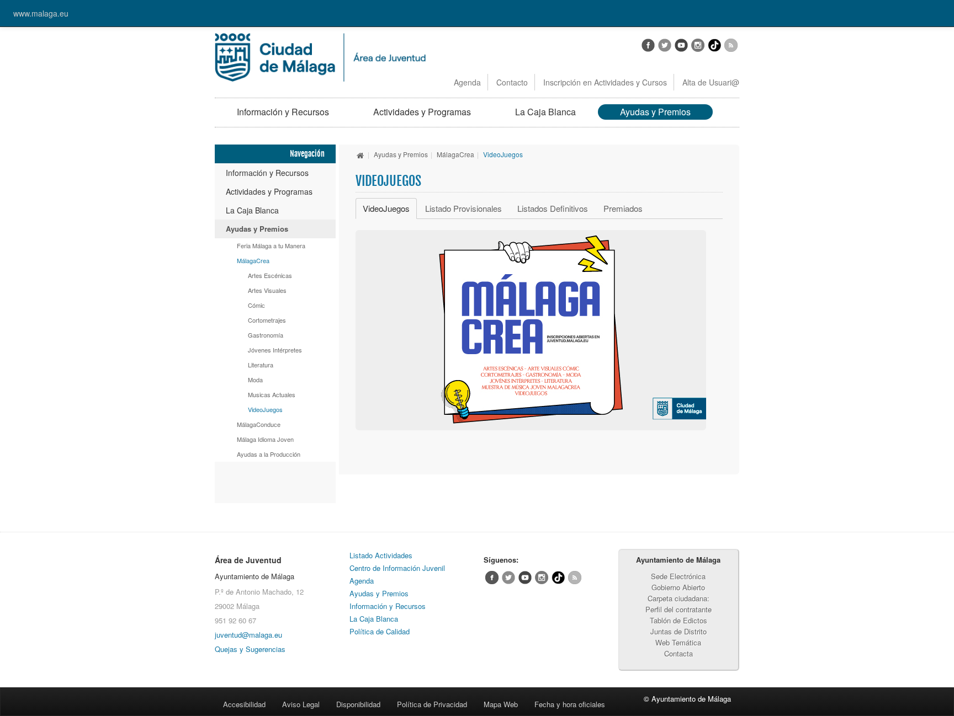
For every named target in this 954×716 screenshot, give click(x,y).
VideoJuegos (265, 409)
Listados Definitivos (552, 208)
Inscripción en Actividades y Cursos (605, 82)
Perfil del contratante (678, 609)
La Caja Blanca (545, 111)
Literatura (260, 364)
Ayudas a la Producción (268, 454)
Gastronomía (265, 334)
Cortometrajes (267, 320)
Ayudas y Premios (655, 111)
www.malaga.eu (40, 13)
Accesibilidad (244, 704)
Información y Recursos (283, 111)
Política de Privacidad (432, 704)
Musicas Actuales (271, 394)
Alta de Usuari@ (710, 82)
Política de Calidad (379, 631)
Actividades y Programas (422, 111)
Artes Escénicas (270, 275)
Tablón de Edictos (678, 620)
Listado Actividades (380, 555)
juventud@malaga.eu (248, 634)
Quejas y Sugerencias (250, 649)
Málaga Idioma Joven (265, 439)
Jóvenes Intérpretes (275, 349)
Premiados (623, 208)
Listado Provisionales (463, 208)
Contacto (512, 82)
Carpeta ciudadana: (678, 598)
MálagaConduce (258, 424)
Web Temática (678, 642)
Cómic (256, 305)
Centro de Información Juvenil (397, 568)
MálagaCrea (253, 260)
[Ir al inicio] (360, 154)
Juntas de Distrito (678, 631)
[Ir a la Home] (320, 56)
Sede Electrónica (678, 576)
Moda (255, 379)
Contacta (678, 653)
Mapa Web (501, 704)
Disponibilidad (358, 704)
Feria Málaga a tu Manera (271, 245)
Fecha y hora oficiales (569, 704)
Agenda (467, 82)
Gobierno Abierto (678, 587)
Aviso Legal (301, 704)
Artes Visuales (267, 290)
